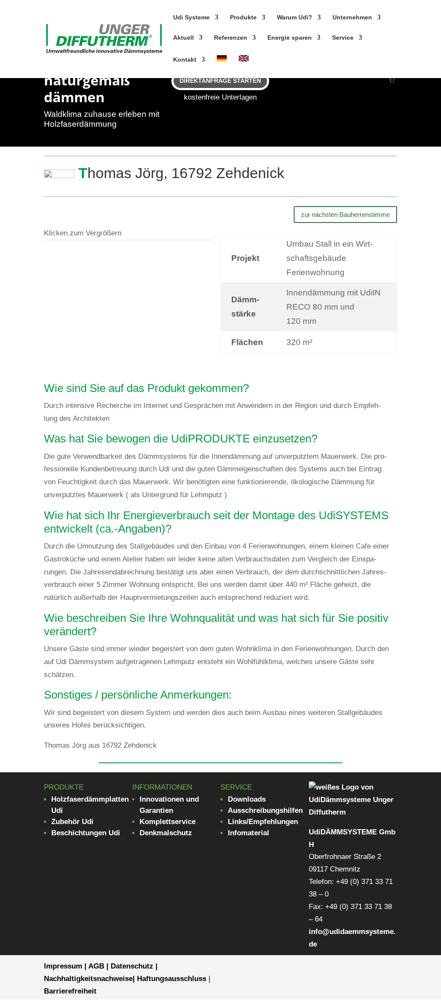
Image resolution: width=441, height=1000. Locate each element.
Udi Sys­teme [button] (191, 17)
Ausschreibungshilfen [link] (265, 810)
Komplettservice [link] (168, 822)
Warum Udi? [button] (294, 17)
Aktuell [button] (183, 37)
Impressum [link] (63, 966)
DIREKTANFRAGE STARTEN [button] (220, 80)
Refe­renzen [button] (230, 37)
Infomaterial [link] (248, 833)
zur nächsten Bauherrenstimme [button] (345, 214)
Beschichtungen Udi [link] (85, 833)
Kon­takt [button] (184, 59)
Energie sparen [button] (289, 37)
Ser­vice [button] (343, 37)
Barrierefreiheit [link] (70, 991)
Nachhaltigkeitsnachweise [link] (88, 979)
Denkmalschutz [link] (166, 833)
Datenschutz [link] (132, 966)
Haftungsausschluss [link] (171, 979)
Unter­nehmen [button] (352, 17)
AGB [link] (96, 966)
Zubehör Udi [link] (72, 822)
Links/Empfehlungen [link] (263, 822)
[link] (104, 38)
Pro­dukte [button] (243, 17)
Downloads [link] (247, 799)
